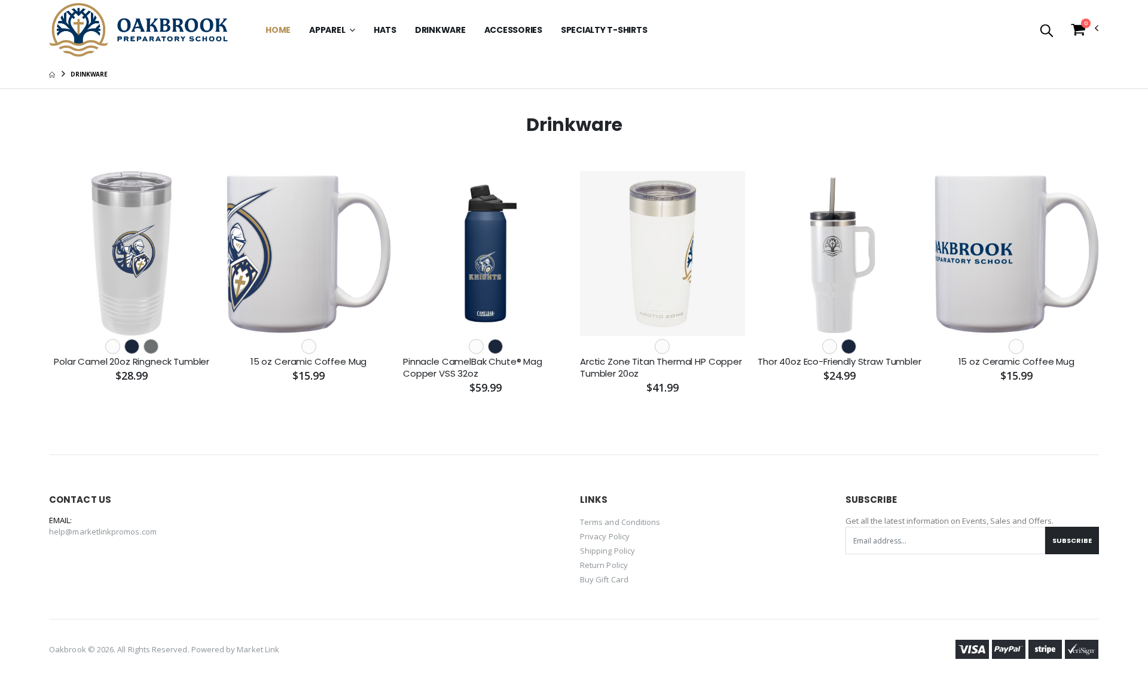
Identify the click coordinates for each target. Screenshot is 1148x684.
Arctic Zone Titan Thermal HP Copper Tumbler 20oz (661, 368)
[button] (1046, 31)
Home (278, 30)
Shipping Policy (607, 550)
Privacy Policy (605, 536)
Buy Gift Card (604, 579)
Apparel (328, 30)
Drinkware (440, 30)
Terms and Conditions (620, 522)
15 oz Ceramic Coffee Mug (309, 362)
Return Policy (604, 565)
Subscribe (1072, 540)
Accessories (513, 30)
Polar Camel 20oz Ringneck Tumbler (131, 362)
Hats (385, 30)
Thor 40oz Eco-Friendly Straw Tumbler (839, 362)
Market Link (258, 649)
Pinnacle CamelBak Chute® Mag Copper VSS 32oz (472, 368)
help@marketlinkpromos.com (103, 531)
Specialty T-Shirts (604, 30)
